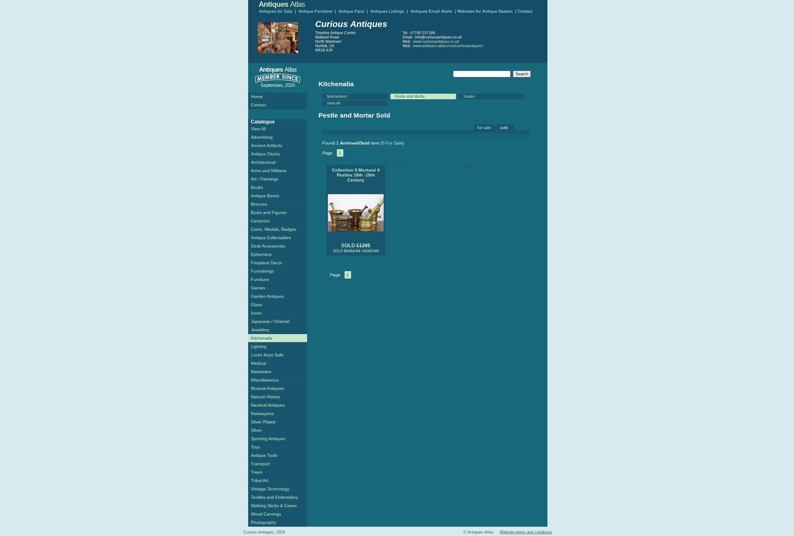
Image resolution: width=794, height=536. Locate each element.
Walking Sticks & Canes (274, 505)
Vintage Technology (270, 488)
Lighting (258, 346)
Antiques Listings (387, 11)
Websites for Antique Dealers (485, 11)
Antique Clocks (265, 153)
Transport (260, 463)
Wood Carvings (266, 513)
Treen (256, 472)
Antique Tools (264, 455)
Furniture (260, 279)
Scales (469, 96)
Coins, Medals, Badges (273, 229)
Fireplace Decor (266, 262)
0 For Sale (392, 143)
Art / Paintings (264, 178)
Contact (525, 11)
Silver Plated (263, 421)
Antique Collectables (271, 237)
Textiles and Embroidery (274, 497)
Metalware (261, 371)
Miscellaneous (265, 379)
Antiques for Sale (275, 11)
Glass (256, 304)
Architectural (263, 162)
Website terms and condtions (526, 532)
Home (257, 96)
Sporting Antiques (268, 438)
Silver (256, 430)
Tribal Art (259, 480)
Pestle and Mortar (410, 96)
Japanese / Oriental (270, 321)
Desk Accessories (268, 245)
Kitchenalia (261, 338)
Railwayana (262, 413)
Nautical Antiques (268, 405)
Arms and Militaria (268, 170)
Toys (255, 446)
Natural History (265, 396)
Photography (263, 522)
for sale (484, 127)
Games (258, 287)
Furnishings (262, 271)
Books (257, 187)
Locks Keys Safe (267, 354)
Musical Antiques (267, 388)
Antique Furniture (315, 11)
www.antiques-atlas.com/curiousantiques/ (448, 46)
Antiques (282, 4)
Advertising (262, 137)
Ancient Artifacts (266, 145)
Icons (256, 312)
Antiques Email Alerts (431, 11)
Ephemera (261, 254)
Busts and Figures (269, 212)
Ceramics (260, 220)
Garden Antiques (267, 296)
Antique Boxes (265, 195)
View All (334, 103)
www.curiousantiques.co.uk (436, 41)
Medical (258, 363)
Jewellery (260, 329)
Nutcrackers (337, 96)
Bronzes (259, 204)
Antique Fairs (351, 11)
